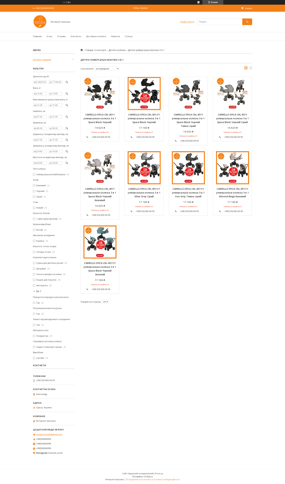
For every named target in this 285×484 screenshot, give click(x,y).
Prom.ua (159, 473)
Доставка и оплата (96, 36)
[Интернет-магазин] (40, 27)
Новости (115, 36)
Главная (37, 36)
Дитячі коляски (117, 50)
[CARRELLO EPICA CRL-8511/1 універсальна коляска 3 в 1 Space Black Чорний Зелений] (100, 242)
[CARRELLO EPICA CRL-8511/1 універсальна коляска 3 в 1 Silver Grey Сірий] (144, 167)
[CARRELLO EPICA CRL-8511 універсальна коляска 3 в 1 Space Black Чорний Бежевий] (100, 167)
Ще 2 (38, 291)
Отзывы (61, 36)
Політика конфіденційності (166, 479)
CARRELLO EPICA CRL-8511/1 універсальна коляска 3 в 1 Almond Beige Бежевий (232, 192)
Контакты (76, 36)
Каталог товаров (42, 59)
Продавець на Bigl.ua (142, 476)
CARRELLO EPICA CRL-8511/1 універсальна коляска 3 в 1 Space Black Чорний (144, 118)
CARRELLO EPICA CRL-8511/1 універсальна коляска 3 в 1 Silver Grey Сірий (144, 192)
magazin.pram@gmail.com (49, 434)
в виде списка (250, 68)
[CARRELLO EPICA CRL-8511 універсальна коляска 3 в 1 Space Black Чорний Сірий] (232, 93)
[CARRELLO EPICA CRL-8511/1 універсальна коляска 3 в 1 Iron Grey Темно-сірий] (188, 167)
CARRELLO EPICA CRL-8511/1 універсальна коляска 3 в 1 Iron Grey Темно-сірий (188, 192)
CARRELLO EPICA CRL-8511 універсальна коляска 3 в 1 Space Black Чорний (100, 118)
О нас (49, 36)
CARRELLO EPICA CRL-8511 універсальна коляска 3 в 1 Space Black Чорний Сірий (232, 118)
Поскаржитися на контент (138, 479)
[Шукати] (247, 21)
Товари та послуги (95, 50)
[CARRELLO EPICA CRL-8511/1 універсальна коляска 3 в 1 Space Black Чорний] (144, 93)
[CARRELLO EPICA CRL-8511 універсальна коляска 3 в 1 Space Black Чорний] (100, 93)
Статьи (128, 36)
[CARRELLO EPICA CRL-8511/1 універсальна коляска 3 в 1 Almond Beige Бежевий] (232, 167)
